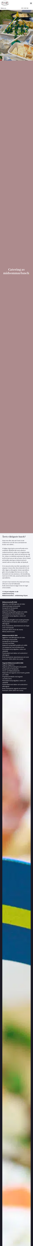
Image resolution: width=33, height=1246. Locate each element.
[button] (31, 3)
